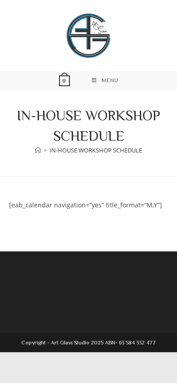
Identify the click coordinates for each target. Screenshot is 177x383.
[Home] (38, 150)
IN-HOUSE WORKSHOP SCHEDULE (95, 150)
